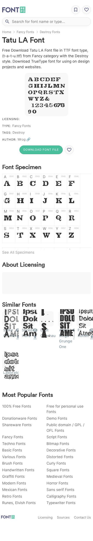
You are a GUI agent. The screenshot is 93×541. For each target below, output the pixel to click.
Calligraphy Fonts (61, 496)
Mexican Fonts (14, 489)
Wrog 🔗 (24, 139)
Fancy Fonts (25, 32)
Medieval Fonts (59, 476)
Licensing (45, 517)
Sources (63, 517)
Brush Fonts (12, 463)
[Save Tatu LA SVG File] (69, 150)
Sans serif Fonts (60, 489)
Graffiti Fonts (13, 476)
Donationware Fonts (19, 418)
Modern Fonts (14, 483)
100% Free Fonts (16, 406)
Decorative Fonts (61, 450)
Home (6, 32)
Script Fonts (56, 437)
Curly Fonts (56, 463)
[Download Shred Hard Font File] (35, 339)
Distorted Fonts (59, 457)
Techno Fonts (14, 443)
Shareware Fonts (17, 425)
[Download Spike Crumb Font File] (18, 339)
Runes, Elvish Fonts (19, 503)
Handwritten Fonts (18, 470)
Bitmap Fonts (57, 443)
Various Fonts (14, 457)
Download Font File (41, 149)
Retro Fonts (12, 496)
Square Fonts (57, 470)
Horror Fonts (57, 483)
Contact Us (82, 517)
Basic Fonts (12, 450)
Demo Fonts (56, 418)
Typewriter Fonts (60, 503)
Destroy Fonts (50, 32)
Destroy (19, 132)
